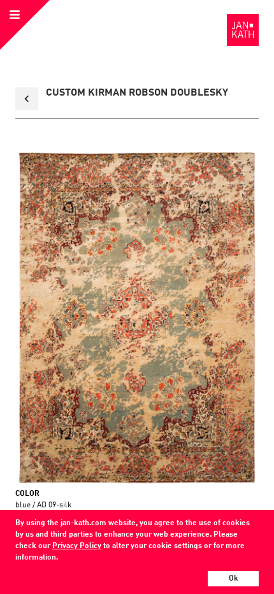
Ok (233, 579)
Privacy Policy (76, 546)
